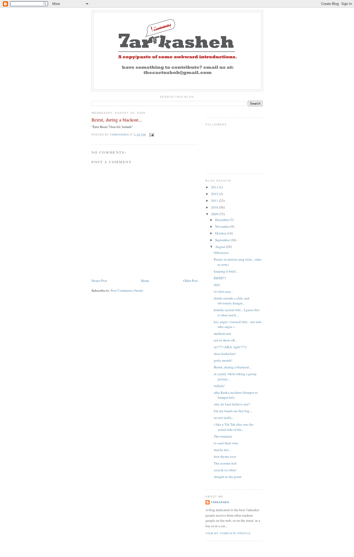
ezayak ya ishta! (225, 470)
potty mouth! (223, 360)
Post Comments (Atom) (127, 290)
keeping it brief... (226, 271)
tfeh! (217, 284)
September (223, 240)
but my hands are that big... (233, 411)
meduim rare (222, 333)
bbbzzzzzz (221, 252)
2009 (215, 214)
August (220, 246)
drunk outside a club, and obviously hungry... (231, 301)
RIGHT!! (220, 278)
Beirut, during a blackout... (232, 367)
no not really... (224, 417)
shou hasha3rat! (225, 353)
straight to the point (228, 476)
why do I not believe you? (232, 404)
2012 (215, 193)
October (221, 233)
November (222, 226)
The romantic (223, 436)
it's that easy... (223, 291)
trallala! (219, 385)
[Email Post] (151, 134)
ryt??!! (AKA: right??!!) (230, 347)
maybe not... (222, 449)
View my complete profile (228, 533)
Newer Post (99, 280)
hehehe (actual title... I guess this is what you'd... (236, 312)
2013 (215, 187)
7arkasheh (220, 502)
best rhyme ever (225, 456)
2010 (215, 207)
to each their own (226, 443)
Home (145, 280)
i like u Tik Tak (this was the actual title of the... (233, 427)
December (222, 219)
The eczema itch (225, 463)
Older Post (190, 280)
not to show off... (225, 340)
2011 (215, 200)
